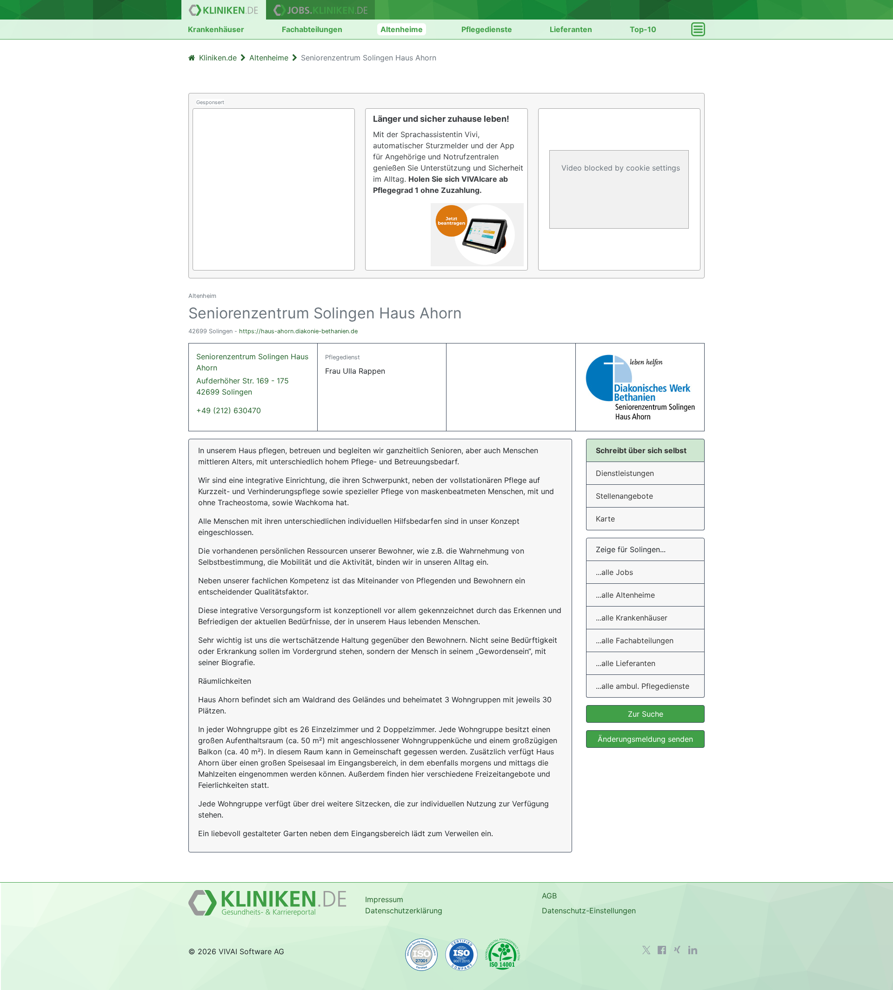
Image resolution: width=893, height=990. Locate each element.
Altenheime (401, 29)
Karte (605, 518)
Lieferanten (571, 29)
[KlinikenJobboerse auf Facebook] (662, 950)
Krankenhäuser (216, 29)
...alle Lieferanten (625, 663)
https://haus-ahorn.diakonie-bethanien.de (298, 331)
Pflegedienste (486, 29)
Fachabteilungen (312, 29)
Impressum (384, 899)
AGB (549, 895)
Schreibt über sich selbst (641, 450)
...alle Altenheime (625, 595)
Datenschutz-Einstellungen (589, 910)
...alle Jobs (614, 572)
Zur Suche (645, 714)
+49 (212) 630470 (228, 410)
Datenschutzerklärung (403, 910)
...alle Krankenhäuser (631, 617)
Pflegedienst (342, 357)
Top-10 (643, 29)
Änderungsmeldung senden (645, 739)
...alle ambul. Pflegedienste (642, 686)
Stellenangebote (624, 496)
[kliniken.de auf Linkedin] (692, 950)
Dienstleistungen (625, 473)
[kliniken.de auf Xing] (677, 949)
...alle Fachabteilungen (634, 640)
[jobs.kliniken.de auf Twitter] (646, 950)
